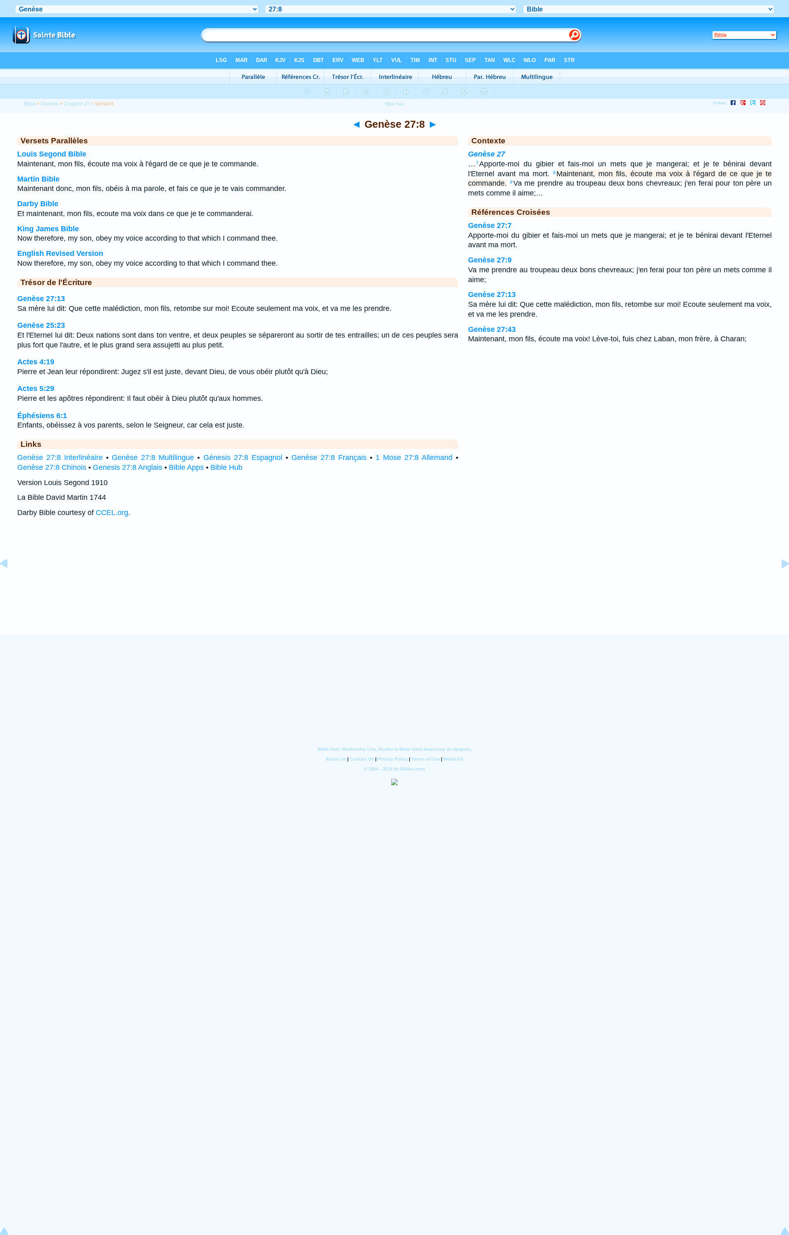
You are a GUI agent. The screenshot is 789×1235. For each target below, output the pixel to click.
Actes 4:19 (35, 362)
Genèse (49, 104)
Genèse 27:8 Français (329, 457)
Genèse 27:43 (492, 329)
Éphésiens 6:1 (42, 416)
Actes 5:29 (35, 388)
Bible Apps (186, 467)
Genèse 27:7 (490, 225)
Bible (29, 104)
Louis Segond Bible (51, 154)
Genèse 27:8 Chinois (51, 467)
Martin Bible (38, 179)
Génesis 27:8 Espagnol (242, 457)
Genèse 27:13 (41, 298)
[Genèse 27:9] (778, 582)
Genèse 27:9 (490, 260)
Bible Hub (226, 467)
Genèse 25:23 (41, 325)
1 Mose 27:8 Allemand (414, 457)
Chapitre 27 (77, 104)
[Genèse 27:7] (10, 582)
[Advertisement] (394, 584)
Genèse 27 (486, 154)
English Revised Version (60, 253)
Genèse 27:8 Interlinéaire (60, 457)
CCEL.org (112, 512)
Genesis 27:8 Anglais (127, 467)
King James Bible (48, 229)
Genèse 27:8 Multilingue (153, 457)
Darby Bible (37, 204)
